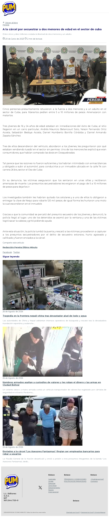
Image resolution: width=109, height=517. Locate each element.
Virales (50, 481)
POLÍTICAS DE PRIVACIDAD (75, 481)
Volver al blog (11, 23)
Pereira (6, 25)
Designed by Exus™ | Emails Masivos (93, 512)
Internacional (53, 492)
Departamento (54, 488)
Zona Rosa (52, 486)
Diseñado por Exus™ (73, 512)
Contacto (94, 481)
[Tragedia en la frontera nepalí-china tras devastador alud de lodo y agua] (42, 309)
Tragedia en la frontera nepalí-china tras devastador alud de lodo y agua (45, 316)
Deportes (51, 483)
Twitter (16, 252)
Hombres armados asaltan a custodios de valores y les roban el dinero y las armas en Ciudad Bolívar (52, 383)
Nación (51, 490)
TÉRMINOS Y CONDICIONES (75, 479)
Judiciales (52, 479)
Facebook (7, 252)
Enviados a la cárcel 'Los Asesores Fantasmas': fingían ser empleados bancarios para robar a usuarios (51, 452)
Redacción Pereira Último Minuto (20, 247)
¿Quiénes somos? (97, 479)
